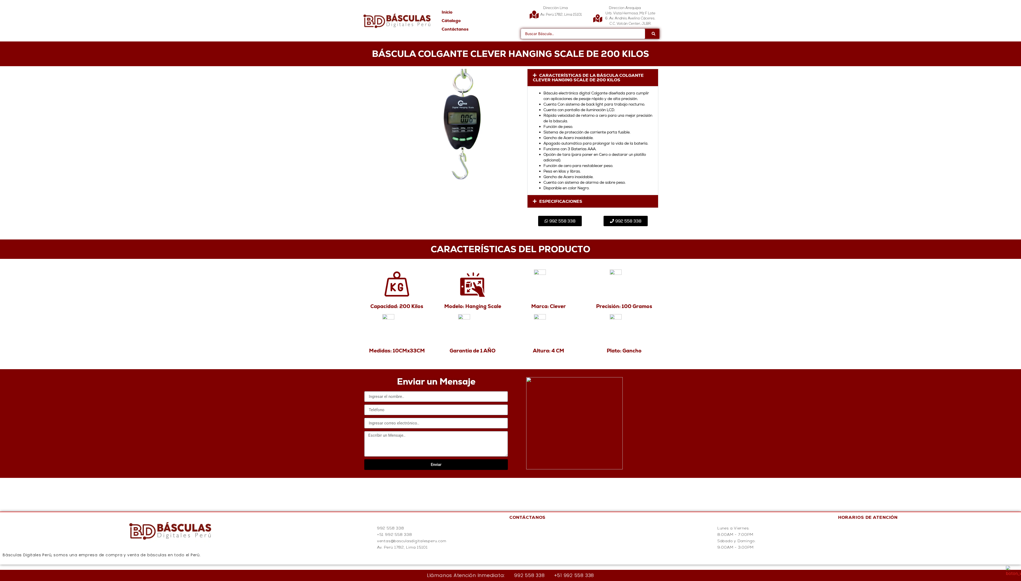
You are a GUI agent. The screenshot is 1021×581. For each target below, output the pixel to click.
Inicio (447, 12)
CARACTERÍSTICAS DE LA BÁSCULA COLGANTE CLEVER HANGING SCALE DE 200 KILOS (588, 78)
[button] (593, 77)
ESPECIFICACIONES (560, 201)
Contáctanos (455, 29)
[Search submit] (653, 33)
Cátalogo (451, 20)
